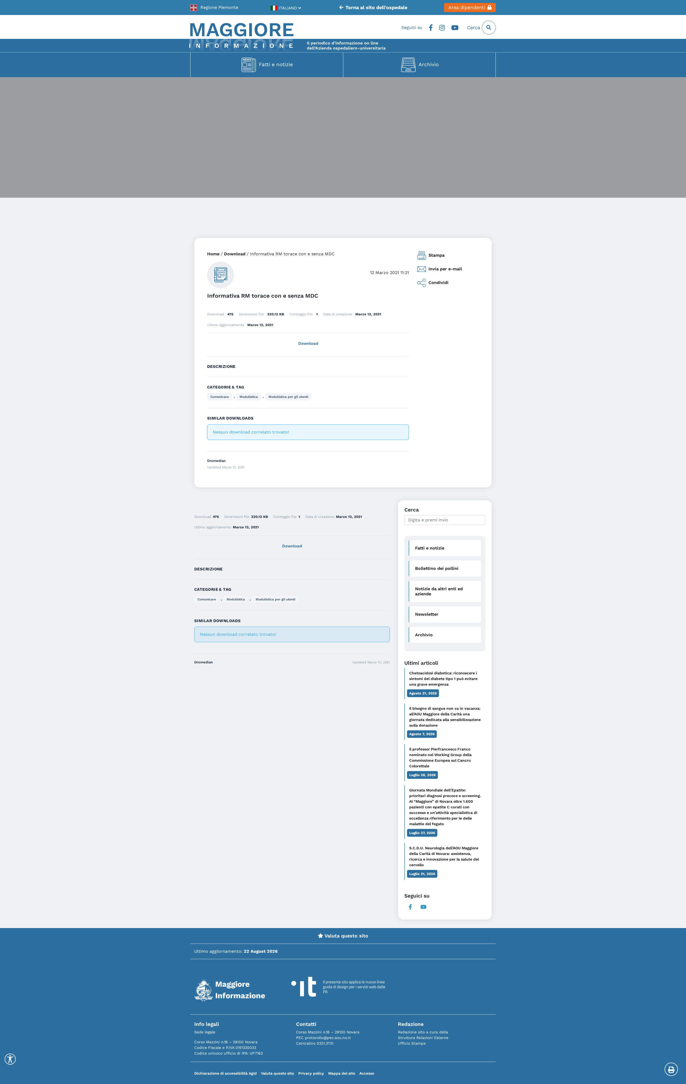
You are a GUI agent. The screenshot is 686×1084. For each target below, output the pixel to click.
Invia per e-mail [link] (445, 268)
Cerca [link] (474, 27)
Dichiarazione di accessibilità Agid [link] (225, 1073)
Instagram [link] (442, 28)
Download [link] (234, 253)
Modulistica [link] (249, 397)
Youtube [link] (455, 28)
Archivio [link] (429, 64)
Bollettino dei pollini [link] (436, 568)
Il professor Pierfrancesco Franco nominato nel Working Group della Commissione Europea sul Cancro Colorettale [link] (440, 757)
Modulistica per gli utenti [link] (288, 397)
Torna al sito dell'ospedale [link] (376, 7)
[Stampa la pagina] (671, 1069)
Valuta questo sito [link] (345, 936)
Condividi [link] (438, 282)
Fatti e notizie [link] (276, 64)
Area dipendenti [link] (466, 7)
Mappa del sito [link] (341, 1073)
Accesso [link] (366, 1073)
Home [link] (213, 253)
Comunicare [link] (219, 397)
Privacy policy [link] (311, 1073)
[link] (214, 7)
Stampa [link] (436, 255)
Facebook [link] (431, 28)
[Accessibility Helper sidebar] (10, 1059)
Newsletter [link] (426, 614)
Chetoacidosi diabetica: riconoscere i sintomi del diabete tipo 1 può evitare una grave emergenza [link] (443, 678)
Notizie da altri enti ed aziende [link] (439, 591)
